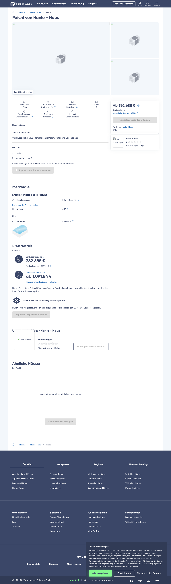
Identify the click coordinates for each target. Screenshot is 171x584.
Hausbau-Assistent (123, 3)
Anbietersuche (59, 3)
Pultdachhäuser (132, 488)
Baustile (27, 464)
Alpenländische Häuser (23, 478)
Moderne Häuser (95, 478)
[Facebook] (131, 580)
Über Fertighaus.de (21, 517)
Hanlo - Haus (35, 12)
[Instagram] (148, 580)
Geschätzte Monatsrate (35, 272)
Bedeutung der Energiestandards (25, 205)
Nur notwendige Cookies (149, 573)
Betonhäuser (18, 488)
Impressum (55, 531)
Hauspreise (63, 464)
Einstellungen (124, 573)
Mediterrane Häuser (97, 474)
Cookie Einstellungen (59, 517)
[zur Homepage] (14, 12)
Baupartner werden (134, 517)
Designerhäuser (57, 474)
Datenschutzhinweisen (129, 566)
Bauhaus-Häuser (20, 483)
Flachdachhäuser (133, 478)
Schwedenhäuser (95, 483)
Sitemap (16, 526)
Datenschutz (56, 526)
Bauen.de (54, 564)
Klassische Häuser (58, 483)
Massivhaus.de (74, 564)
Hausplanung (77, 3)
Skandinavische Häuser (98, 488)
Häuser (22, 12)
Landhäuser (55, 488)
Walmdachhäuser (133, 483)
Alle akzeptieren (100, 573)
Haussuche (42, 3)
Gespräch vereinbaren (135, 522)
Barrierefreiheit (57, 522)
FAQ (14, 522)
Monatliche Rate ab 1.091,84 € (125, 113)
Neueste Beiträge (138, 464)
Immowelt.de (33, 564)
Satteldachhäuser (133, 474)
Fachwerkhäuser (57, 478)
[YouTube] (157, 580)
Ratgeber (92, 3)
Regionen (99, 464)
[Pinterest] (140, 580)
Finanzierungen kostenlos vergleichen (41, 282)
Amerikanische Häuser (22, 474)
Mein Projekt (94, 531)
